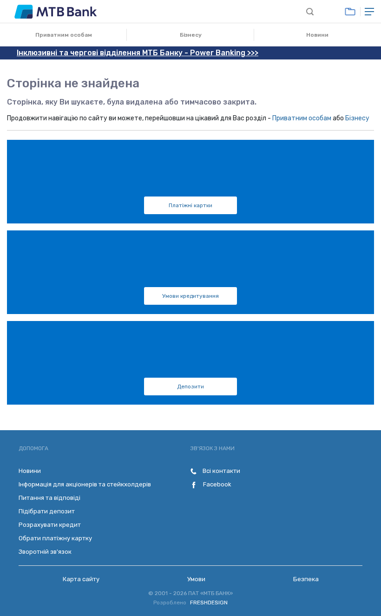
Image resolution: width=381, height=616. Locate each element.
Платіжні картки (190, 205)
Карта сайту (81, 579)
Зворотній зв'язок (45, 551)
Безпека (306, 579)
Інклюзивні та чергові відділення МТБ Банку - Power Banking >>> (137, 52)
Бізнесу (191, 35)
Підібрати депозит (47, 511)
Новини (317, 35)
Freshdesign (209, 602)
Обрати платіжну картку (55, 538)
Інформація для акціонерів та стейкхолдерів (85, 484)
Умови (196, 579)
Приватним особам (63, 35)
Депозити (190, 386)
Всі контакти (220, 470)
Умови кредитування (190, 296)
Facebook (216, 484)
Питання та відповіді (49, 497)
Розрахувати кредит (50, 524)
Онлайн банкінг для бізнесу (350, 11)
